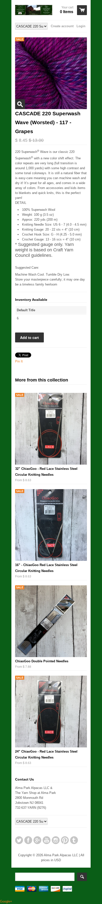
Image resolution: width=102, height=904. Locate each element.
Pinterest (65, 840)
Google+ (37, 840)
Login (80, 26)
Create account (62, 26)
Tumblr (74, 840)
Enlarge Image (20, 104)
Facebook (28, 840)
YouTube (47, 840)
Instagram (56, 840)
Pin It (19, 361)
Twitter (19, 840)
